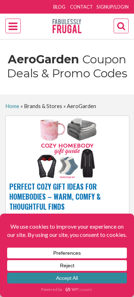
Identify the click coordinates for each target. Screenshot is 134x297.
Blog (59, 7)
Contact (81, 7)
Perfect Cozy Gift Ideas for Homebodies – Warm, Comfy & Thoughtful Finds (55, 196)
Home (12, 106)
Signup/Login (112, 7)
